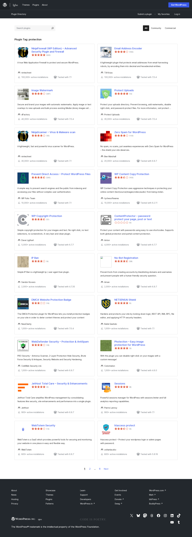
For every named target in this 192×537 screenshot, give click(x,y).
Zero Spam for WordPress (130, 132)
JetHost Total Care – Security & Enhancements (59, 383)
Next (106, 469)
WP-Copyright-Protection (46, 215)
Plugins (49, 499)
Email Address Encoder (128, 48)
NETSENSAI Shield (125, 299)
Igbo (40, 519)
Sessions (119, 383)
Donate (119, 499)
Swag (118, 503)
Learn (82, 490)
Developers (85, 499)
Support (84, 495)
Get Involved (121, 490)
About (14, 490)
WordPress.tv (87, 503)
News (13, 495)
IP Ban (35, 257)
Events (118, 495)
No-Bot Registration (126, 257)
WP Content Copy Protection (131, 174)
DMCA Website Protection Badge (51, 299)
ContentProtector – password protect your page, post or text (133, 217)
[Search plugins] (52, 28)
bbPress (154, 499)
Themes (49, 495)
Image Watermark (42, 90)
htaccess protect (124, 425)
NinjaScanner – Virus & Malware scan (53, 132)
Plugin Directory (18, 14)
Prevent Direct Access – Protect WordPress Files (61, 174)
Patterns (50, 503)
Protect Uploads (124, 90)
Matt (152, 495)
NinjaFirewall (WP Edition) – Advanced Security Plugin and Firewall (54, 50)
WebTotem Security (43, 425)
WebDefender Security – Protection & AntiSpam (60, 341)
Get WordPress (179, 5)
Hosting (14, 499)
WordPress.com (157, 490)
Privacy (14, 503)
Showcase (50, 490)
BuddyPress (156, 503)
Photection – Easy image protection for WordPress (129, 343)
